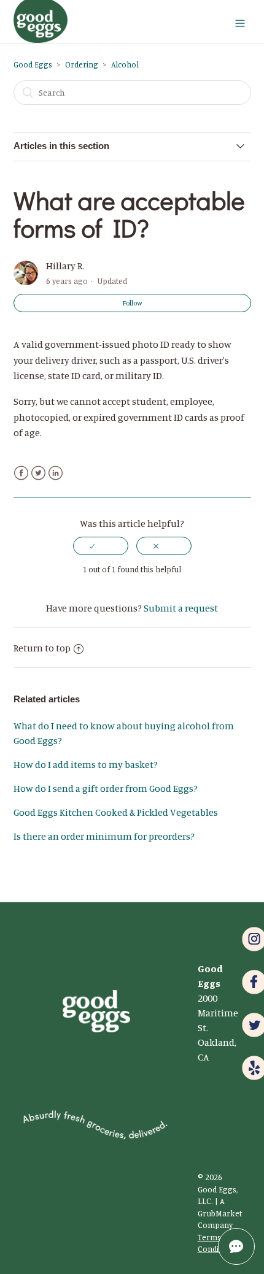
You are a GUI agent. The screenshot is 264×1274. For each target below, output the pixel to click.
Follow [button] (132, 302)
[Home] (41, 39)
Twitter (38, 473)
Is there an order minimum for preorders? (104, 836)
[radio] (100, 546)
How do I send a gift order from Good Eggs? (106, 788)
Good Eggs (33, 64)
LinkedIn (55, 473)
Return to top (42, 648)
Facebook (21, 473)
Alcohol (125, 64)
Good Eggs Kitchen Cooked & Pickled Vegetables (116, 812)
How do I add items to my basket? (86, 764)
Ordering (81, 64)
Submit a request (181, 608)
